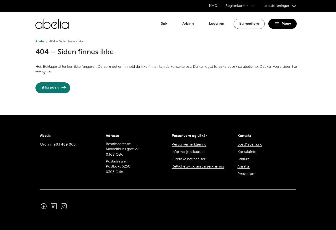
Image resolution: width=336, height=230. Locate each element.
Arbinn (188, 24)
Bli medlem (249, 24)
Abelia (39, 41)
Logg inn (216, 24)
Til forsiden (49, 87)
